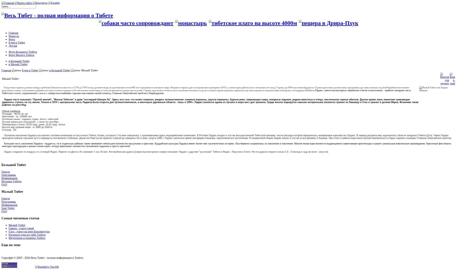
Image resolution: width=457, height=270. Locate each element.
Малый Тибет (17, 225)
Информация (9, 178)
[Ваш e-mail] (452, 77)
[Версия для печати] (444, 77)
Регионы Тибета (11, 181)
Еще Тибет (8, 208)
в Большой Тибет (59, 70)
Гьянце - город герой (21, 228)
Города (5, 171)
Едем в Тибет (30, 70)
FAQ (4, 184)
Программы (8, 174)
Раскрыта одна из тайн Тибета (27, 234)
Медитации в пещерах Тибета (27, 237)
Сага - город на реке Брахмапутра (29, 231)
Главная (6, 70)
